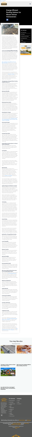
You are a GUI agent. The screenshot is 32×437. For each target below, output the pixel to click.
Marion (19, 424)
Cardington (13, 424)
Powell (14, 423)
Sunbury (16, 424)
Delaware (19, 423)
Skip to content (2, 0)
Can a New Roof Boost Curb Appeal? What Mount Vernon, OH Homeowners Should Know (8, 388)
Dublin (16, 423)
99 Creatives (17, 427)
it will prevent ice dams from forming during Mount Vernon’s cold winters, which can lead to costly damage (9, 119)
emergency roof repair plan (8, 175)
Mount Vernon (26, 423)
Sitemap (16, 428)
